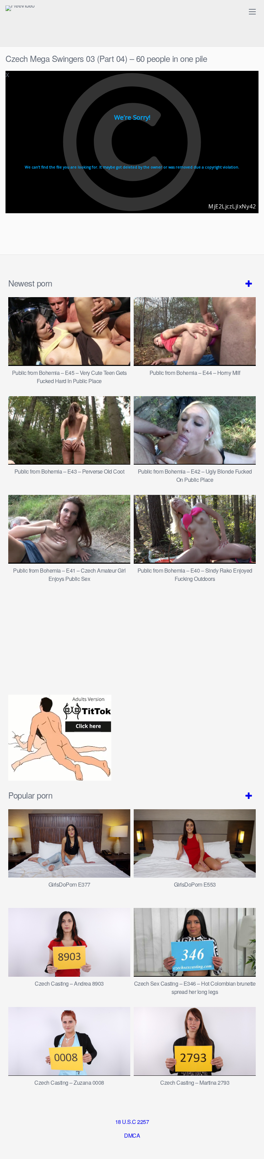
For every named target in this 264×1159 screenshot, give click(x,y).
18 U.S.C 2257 (132, 1122)
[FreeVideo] (20, 8)
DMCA (132, 1135)
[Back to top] (251, 1144)
